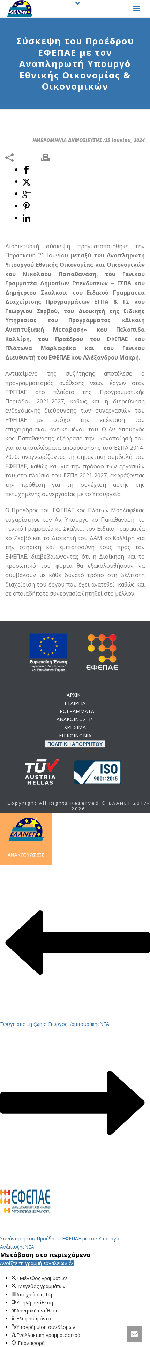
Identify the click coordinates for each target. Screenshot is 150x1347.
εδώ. (75, 585)
